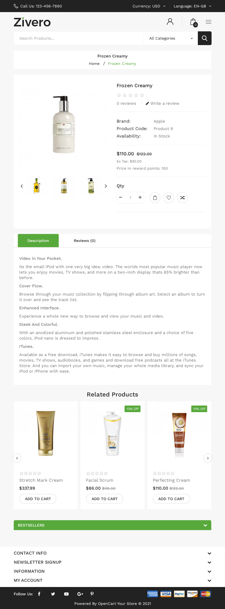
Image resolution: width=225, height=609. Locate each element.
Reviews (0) (84, 240)
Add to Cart (38, 499)
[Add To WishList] (168, 197)
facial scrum (99, 480)
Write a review (164, 103)
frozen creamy (122, 63)
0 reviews (126, 103)
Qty (120, 185)
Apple (159, 121)
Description (38, 240)
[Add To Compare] (182, 197)
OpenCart (107, 603)
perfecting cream (171, 480)
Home (94, 63)
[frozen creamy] (63, 124)
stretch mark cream (41, 480)
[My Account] (170, 21)
